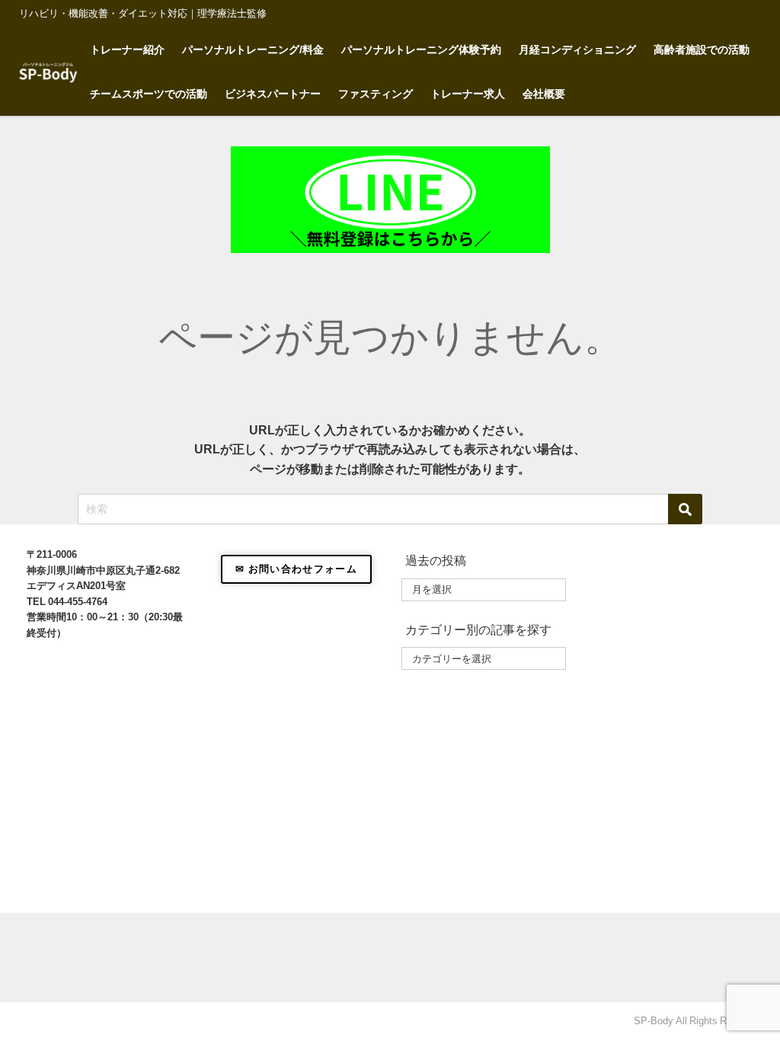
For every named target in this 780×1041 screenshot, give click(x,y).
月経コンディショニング (577, 49)
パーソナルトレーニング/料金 (253, 49)
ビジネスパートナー (273, 93)
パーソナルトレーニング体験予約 (421, 49)
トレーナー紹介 (127, 49)
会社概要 (544, 93)
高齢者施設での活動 (702, 49)
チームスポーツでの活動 (148, 93)
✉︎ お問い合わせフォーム (296, 569)
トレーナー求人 (467, 93)
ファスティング (375, 93)
